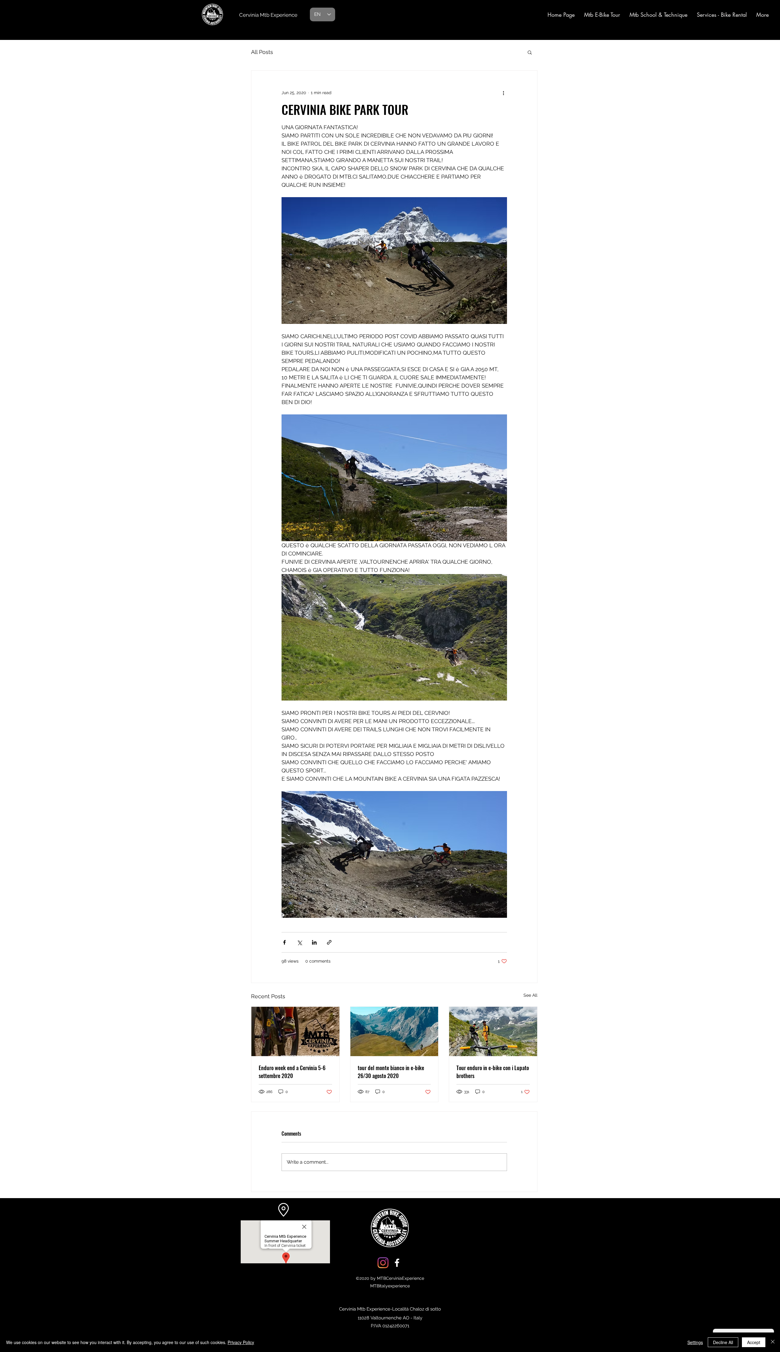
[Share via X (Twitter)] (299, 942)
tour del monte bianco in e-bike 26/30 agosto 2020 (391, 1072)
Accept (753, 1342)
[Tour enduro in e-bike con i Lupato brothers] (493, 1031)
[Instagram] (383, 1262)
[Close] (772, 1342)
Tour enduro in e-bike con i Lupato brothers (492, 1072)
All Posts (262, 52)
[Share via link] (329, 942)
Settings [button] (695, 1342)
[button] (530, 52)
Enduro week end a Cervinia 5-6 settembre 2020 (292, 1072)
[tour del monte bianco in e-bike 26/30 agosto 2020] (394, 1031)
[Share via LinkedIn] (314, 942)
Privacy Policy (241, 1342)
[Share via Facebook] (284, 942)
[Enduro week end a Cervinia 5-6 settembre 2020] (295, 1031)
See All (530, 995)
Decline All (723, 1342)
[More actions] (503, 92)
